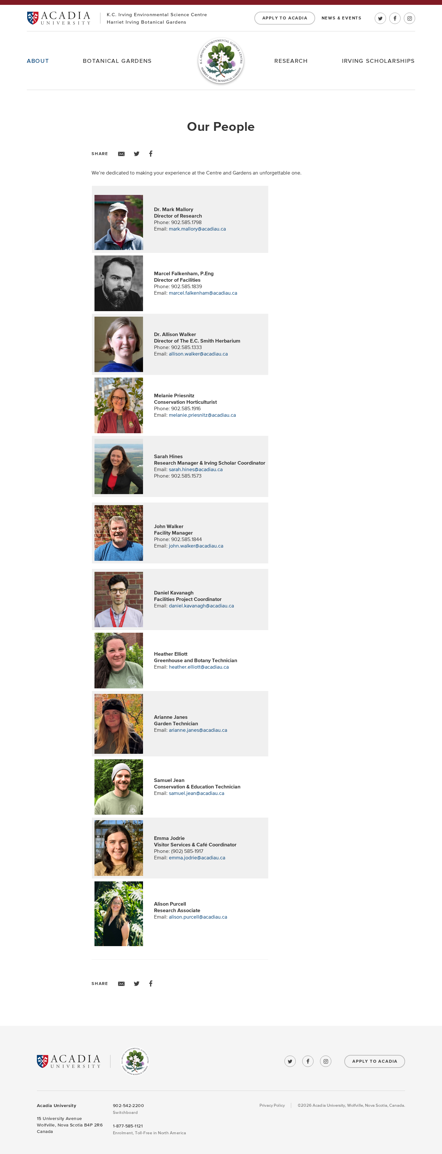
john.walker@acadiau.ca (196, 546)
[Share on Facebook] (151, 153)
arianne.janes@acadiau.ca (198, 730)
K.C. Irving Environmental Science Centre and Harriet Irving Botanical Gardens (134, 1061)
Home (221, 60)
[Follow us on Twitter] (380, 18)
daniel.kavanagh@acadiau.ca (201, 606)
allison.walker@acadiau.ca (198, 354)
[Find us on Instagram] (409, 18)
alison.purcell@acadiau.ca (198, 917)
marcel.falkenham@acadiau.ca (203, 293)
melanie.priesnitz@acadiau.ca (202, 415)
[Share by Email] (121, 153)
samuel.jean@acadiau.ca (196, 793)
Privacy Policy (272, 1105)
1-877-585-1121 (128, 1126)
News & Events (342, 18)
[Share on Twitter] (136, 153)
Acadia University (58, 18)
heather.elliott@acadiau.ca (199, 667)
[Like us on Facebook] (395, 18)
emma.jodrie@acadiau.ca (197, 857)
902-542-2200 (128, 1105)
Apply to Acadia (285, 18)
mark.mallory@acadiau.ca (197, 229)
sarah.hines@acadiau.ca (196, 469)
